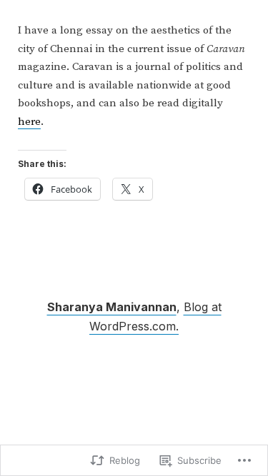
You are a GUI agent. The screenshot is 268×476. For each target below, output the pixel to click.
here (29, 121)
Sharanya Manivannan (112, 307)
